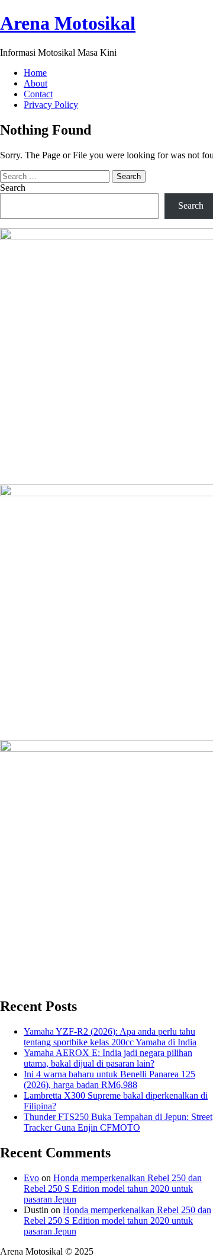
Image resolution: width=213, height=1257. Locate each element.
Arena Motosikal (67, 23)
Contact (38, 94)
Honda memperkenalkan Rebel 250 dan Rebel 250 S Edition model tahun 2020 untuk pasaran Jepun (113, 1188)
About (35, 83)
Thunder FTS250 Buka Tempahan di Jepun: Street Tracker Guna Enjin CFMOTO (118, 1122)
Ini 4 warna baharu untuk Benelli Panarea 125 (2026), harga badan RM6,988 (109, 1079)
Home (35, 73)
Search (12, 188)
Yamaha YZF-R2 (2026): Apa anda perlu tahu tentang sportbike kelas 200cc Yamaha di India (110, 1036)
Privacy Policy (51, 105)
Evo (31, 1178)
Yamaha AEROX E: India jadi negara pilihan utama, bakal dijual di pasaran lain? (108, 1058)
